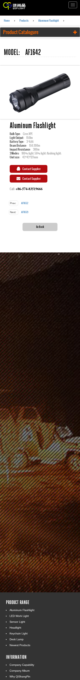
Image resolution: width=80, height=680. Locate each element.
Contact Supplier (31, 169)
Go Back (40, 227)
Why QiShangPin (20, 676)
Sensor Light (17, 621)
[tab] (40, 32)
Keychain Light (19, 633)
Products (24, 20)
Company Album (20, 670)
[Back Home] (21, 5)
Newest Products (20, 645)
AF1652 (24, 203)
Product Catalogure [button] (20, 31)
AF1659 (24, 212)
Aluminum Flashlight (48, 20)
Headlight (15, 627)
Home (7, 20)
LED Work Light (19, 615)
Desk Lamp (16, 639)
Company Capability (22, 664)
